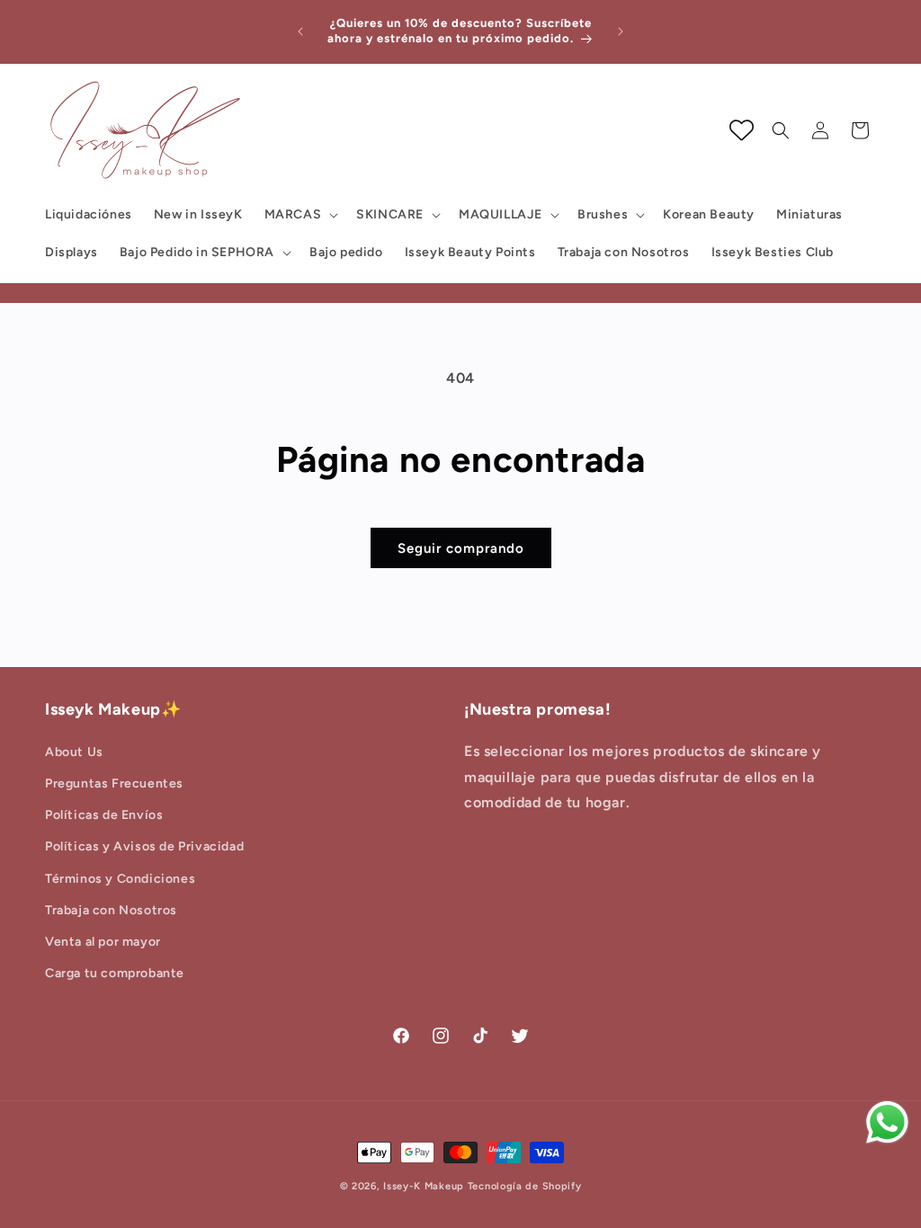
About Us (74, 752)
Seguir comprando (461, 548)
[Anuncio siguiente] (620, 31)
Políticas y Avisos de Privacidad (144, 846)
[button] (300, 215)
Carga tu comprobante (114, 973)
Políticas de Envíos (104, 815)
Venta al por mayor (103, 941)
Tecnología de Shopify (525, 1186)
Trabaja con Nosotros (111, 910)
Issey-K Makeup (423, 1186)
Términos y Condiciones (120, 878)
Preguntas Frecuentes (114, 783)
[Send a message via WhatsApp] (887, 1122)
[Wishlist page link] (741, 130)
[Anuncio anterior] (300, 31)
